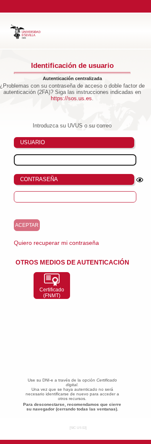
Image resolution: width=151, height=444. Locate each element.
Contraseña (39, 179)
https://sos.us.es (71, 98)
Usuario (32, 142)
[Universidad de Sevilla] (29, 37)
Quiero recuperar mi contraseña (56, 242)
